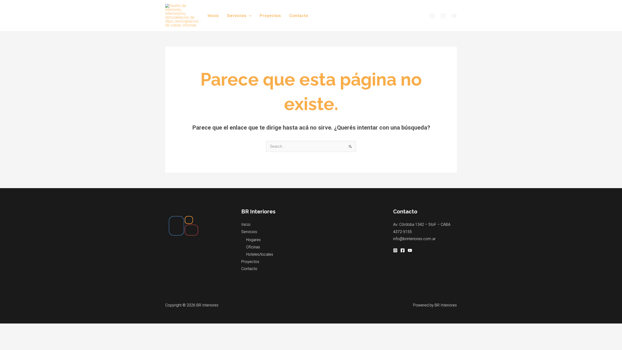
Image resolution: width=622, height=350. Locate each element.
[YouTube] (454, 15)
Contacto (298, 15)
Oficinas (253, 247)
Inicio (213, 15)
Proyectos (270, 15)
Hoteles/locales (259, 254)
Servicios (237, 15)
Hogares (253, 239)
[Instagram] (432, 15)
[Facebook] (443, 15)
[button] (249, 15)
